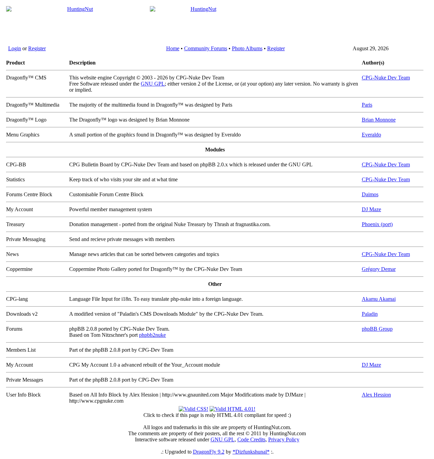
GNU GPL (153, 84)
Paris (367, 105)
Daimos (370, 194)
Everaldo (371, 134)
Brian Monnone (379, 120)
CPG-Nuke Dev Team (386, 77)
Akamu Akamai (379, 299)
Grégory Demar (379, 269)
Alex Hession (376, 395)
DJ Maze (371, 209)
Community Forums (205, 48)
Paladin (370, 314)
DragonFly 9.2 (208, 452)
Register (37, 48)
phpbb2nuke (152, 335)
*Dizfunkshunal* (251, 452)
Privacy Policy (283, 439)
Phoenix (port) (377, 224)
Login (14, 48)
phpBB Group (377, 329)
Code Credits (251, 439)
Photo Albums (247, 48)
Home (172, 48)
